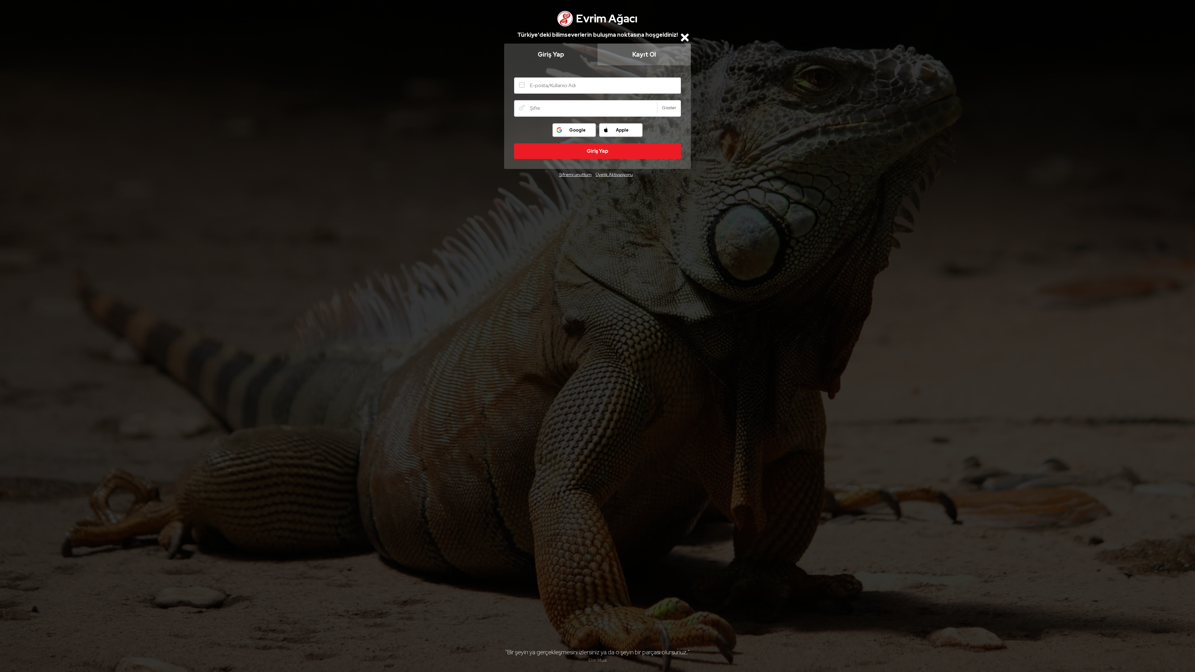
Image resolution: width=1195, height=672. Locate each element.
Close (684, 37)
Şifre (522, 108)
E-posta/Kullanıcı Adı (522, 85)
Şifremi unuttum (575, 174)
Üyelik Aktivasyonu (614, 174)
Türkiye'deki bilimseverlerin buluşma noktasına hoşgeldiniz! (597, 34)
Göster (669, 107)
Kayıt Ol (644, 54)
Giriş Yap (551, 54)
